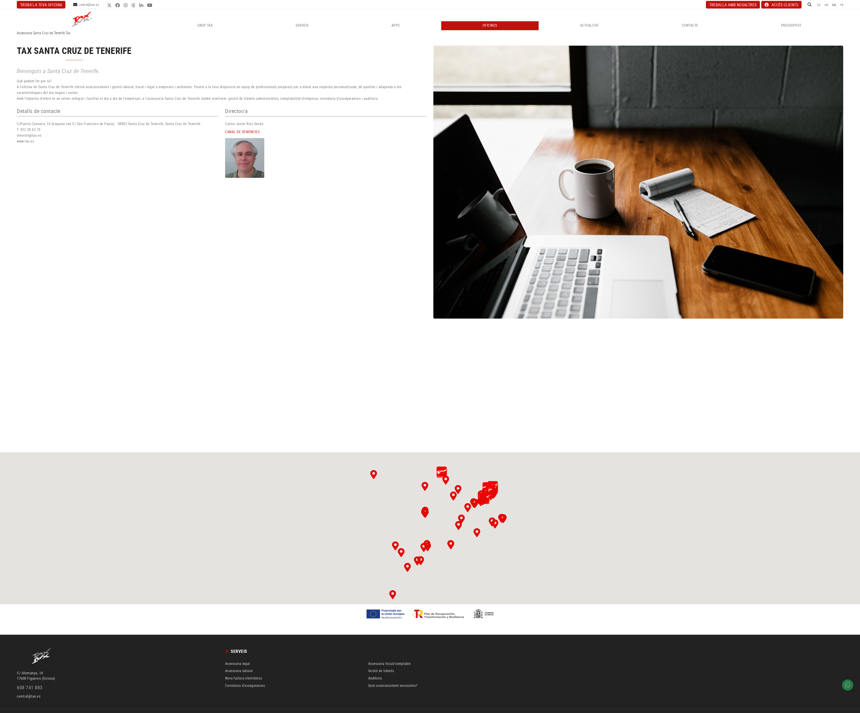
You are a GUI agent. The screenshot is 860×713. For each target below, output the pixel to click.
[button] (441, 472)
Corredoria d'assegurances (245, 685)
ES (819, 5)
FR (841, 5)
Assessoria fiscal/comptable (389, 663)
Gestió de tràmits (381, 670)
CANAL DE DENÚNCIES (242, 131)
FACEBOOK (118, 5)
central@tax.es (89, 4)
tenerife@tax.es (29, 135)
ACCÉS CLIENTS (785, 4)
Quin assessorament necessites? (392, 685)
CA (834, 5)
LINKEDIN (141, 5)
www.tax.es (25, 141)
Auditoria (375, 678)
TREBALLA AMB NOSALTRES (733, 4)
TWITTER (110, 5)
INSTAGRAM (126, 5)
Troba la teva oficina (41, 4)
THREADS (134, 5)
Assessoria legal (237, 663)
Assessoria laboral (239, 670)
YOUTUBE (150, 5)
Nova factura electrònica (243, 678)
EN (826, 5)
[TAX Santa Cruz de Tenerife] (638, 182)
